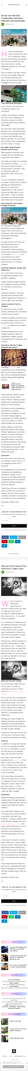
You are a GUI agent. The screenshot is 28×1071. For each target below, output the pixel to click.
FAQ (11, 1056)
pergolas (4, 325)
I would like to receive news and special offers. (15, 529)
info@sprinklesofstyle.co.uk (16, 1005)
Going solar (16, 254)
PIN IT (14, 93)
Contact (5, 1056)
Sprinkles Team (10, 24)
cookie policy (20, 1063)
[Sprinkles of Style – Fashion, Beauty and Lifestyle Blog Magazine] (14, 5)
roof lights (12, 367)
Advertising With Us (19, 1056)
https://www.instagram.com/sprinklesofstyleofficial (14, 988)
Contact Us (5, 1006)
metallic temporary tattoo (11, 824)
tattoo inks (17, 760)
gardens (21, 164)
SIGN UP (14, 525)
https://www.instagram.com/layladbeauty (14, 984)
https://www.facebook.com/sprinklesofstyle (14, 981)
